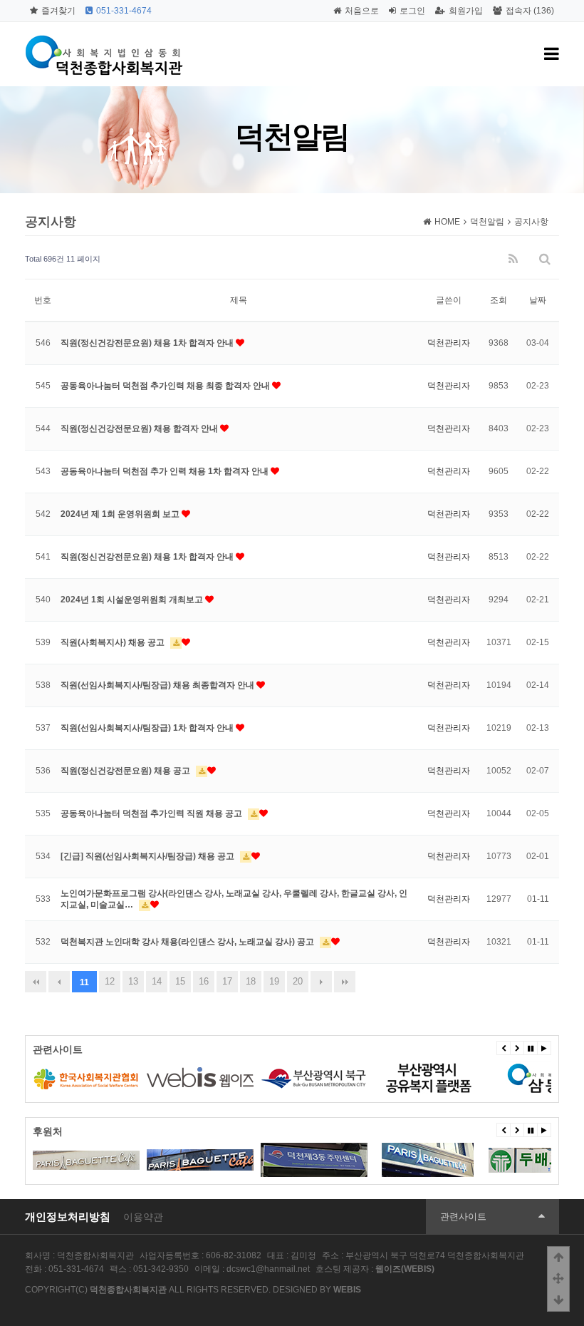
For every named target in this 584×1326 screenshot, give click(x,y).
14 (157, 981)
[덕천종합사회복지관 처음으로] (105, 39)
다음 (321, 981)
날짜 (537, 300)
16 (204, 981)
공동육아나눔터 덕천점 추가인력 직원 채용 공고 (152, 813)
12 (110, 981)
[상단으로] (558, 1257)
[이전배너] (503, 1048)
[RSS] (513, 259)
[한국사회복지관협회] (86, 1078)
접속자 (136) (530, 11)
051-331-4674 (124, 11)
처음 (35, 981)
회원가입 (466, 11)
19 (274, 981)
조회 (498, 300)
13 (133, 981)
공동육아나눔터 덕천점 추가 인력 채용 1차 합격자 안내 (166, 471)
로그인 (412, 11)
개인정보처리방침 (67, 1217)
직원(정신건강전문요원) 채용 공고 (126, 771)
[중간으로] (558, 1279)
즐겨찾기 (58, 11)
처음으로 (362, 11)
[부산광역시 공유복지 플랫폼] (428, 1078)
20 (298, 981)
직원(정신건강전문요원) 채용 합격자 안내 (140, 428)
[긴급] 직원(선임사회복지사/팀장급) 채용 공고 (148, 856)
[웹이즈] (200, 1078)
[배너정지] (530, 1048)
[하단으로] (558, 1300)
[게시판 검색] (545, 259)
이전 (59, 981)
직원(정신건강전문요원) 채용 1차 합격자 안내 (148, 343)
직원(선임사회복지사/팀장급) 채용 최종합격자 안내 (158, 685)
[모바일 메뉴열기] (551, 54)
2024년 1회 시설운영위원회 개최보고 (133, 600)
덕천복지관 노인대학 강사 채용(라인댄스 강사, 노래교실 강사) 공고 (188, 942)
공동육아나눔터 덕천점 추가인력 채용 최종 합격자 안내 (166, 386)
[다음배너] (517, 1048)
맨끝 (344, 981)
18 (251, 981)
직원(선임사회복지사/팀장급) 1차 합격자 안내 (148, 728)
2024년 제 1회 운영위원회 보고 (121, 514)
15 (180, 981)
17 (227, 981)
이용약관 (143, 1217)
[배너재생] (544, 1048)
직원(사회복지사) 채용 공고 (114, 642)
